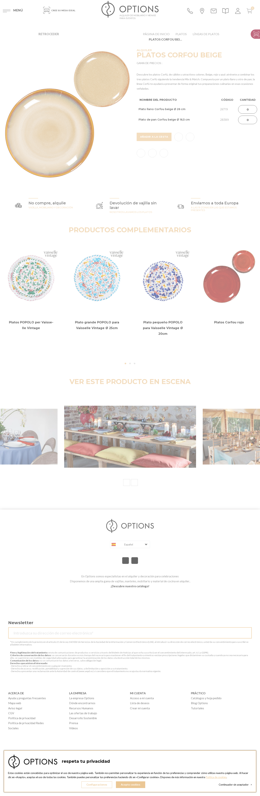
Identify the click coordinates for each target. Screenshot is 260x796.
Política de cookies (216, 777)
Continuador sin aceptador (235, 784)
